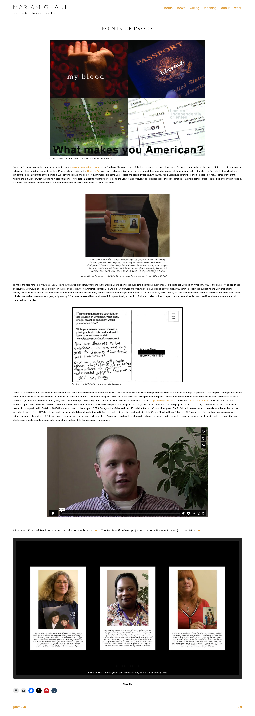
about (225, 7)
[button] (119, 666)
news (181, 7)
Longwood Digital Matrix (161, 400)
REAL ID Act (93, 171)
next (239, 707)
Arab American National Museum (86, 167)
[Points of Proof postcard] (127, 344)
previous (19, 707)
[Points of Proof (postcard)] (127, 98)
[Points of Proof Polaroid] (127, 232)
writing (194, 7)
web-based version (199, 400)
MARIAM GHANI (40, 7)
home (168, 7)
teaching (210, 7)
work (237, 7)
